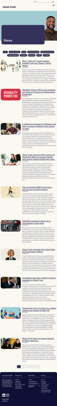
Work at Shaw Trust (20, 384)
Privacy (43, 379)
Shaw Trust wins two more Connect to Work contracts (38, 339)
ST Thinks (46, 55)
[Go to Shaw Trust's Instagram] (8, 395)
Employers (23, 55)
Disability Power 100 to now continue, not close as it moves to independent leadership (39, 92)
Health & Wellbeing (13, 55)
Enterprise (31, 55)
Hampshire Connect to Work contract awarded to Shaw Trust (39, 279)
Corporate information (18, 382)
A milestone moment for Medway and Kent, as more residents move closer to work (39, 126)
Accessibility (44, 386)
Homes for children (14, 52)
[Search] (53, 1)
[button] (53, 5)
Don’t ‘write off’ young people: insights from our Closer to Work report (36, 63)
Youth (23, 52)
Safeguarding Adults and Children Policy (46, 391)
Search (35, 1)
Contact (17, 379)
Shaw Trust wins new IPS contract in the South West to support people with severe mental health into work (38, 157)
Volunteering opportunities (18, 387)
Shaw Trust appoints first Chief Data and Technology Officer (38, 250)
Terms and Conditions (43, 382)
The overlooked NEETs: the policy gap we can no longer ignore (37, 188)
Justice (39, 55)
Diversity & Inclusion (33, 52)
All (5, 52)
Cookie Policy (44, 388)
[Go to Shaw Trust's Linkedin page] (4, 395)
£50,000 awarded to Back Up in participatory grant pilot (36, 222)
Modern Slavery (45, 384)
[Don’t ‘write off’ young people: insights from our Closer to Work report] (11, 72)
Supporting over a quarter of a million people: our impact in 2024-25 (39, 309)
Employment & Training (47, 52)
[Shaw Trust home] (9, 7)
